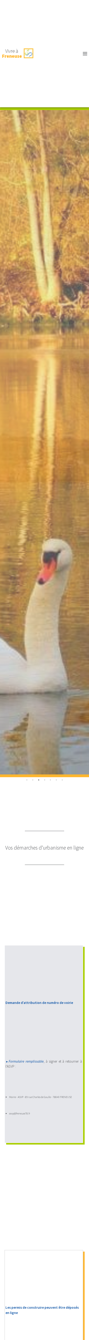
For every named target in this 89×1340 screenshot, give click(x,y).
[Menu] (61, 53)
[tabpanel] (44, 442)
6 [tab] (62, 780)
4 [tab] (50, 780)
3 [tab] (44, 780)
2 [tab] (39, 780)
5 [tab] (56, 780)
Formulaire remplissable (26, 1061)
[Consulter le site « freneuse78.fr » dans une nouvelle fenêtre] (29, 53)
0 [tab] (27, 780)
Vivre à (12, 53)
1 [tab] (33, 780)
